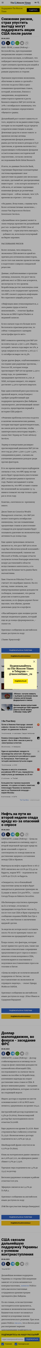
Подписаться (20, 681)
